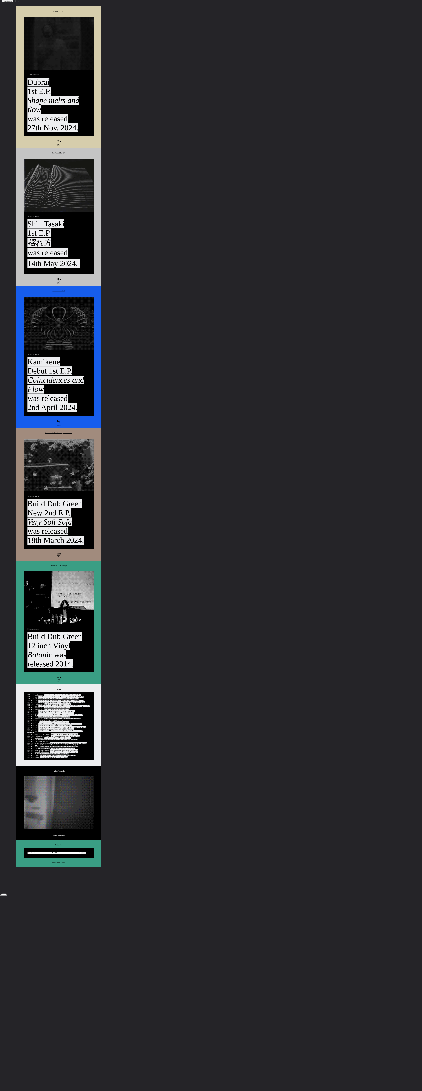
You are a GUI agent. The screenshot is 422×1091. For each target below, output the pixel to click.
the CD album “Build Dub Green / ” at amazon (68, 743)
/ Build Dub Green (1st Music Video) (65, 736)
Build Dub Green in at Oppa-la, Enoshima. (54, 717)
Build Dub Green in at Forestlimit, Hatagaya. (56, 713)
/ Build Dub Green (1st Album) (57, 738)
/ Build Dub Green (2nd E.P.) (56, 709)
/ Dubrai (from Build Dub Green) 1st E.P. (62, 695)
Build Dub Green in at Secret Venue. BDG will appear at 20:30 (61, 700)
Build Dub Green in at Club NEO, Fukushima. (56, 729)
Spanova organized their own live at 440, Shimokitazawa (57, 739)
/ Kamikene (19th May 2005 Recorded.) (54, 753)
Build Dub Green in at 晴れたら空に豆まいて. (61, 697)
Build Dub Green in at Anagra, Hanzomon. (60, 724)
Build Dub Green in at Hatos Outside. (58, 698)
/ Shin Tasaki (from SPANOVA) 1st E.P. (57, 704)
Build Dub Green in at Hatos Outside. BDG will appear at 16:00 (64, 706)
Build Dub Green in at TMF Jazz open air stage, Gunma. (62, 727)
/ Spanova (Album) (58, 755)
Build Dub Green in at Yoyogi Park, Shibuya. (56, 711)
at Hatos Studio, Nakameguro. (64, 746)
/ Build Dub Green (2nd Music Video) (64, 734)
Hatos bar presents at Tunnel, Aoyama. (54, 722)
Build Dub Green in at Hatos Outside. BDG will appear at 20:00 (61, 702)
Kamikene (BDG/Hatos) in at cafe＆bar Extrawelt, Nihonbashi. (60, 715)
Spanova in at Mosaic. (56, 748)
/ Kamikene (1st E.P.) (57, 707)
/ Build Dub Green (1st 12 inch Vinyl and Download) (62, 718)
